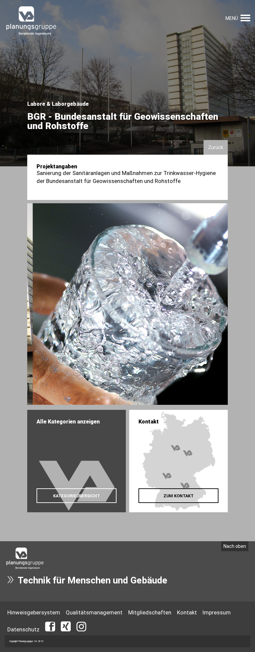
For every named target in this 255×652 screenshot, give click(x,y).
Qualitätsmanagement (94, 612)
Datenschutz (23, 629)
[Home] (31, 21)
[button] (245, 17)
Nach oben (234, 546)
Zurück (215, 147)
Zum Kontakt (178, 495)
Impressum (217, 612)
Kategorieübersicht (76, 495)
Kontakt (187, 612)
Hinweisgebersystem (33, 612)
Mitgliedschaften (149, 612)
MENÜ (231, 18)
